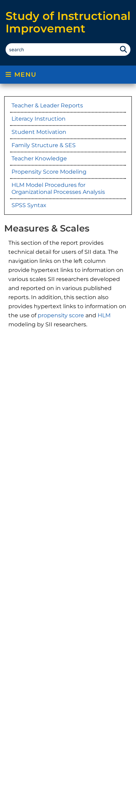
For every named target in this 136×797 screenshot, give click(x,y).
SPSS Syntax (29, 205)
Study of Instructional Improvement (68, 22)
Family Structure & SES (44, 145)
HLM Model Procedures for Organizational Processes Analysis (58, 188)
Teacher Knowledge (39, 158)
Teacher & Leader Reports (47, 105)
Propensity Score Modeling (49, 171)
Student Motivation (39, 132)
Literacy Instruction (39, 118)
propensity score (61, 315)
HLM (104, 315)
